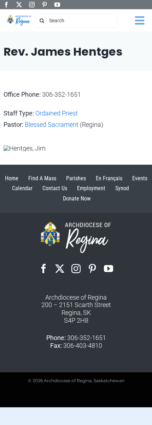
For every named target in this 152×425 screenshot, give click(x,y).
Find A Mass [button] (42, 178)
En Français (109, 178)
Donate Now (76, 198)
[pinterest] (44, 4)
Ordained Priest (56, 113)
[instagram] (32, 4)
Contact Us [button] (54, 188)
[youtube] (57, 4)
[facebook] (6, 4)
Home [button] (11, 178)
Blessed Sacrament (51, 124)
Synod (122, 188)
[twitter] (19, 4)
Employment (91, 188)
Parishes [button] (76, 178)
